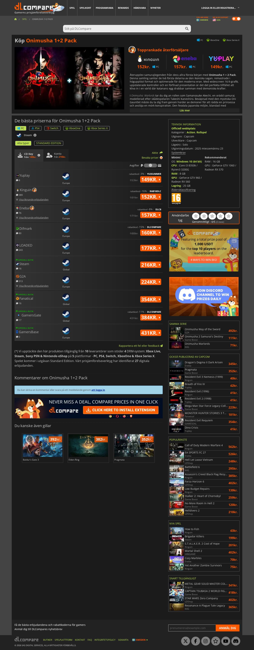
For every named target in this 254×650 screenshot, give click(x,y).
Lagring (176, 185)
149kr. (150, 179)
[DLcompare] (27, 639)
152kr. (150, 197)
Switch (54, 128)
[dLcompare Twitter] (184, 641)
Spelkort (85, 7)
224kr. (150, 282)
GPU (174, 177)
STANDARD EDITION (48, 143)
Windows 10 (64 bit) (189, 161)
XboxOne (74, 128)
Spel (72, 7)
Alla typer (23, 143)
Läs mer (185, 110)
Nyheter (155, 7)
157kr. (150, 215)
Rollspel (202, 132)
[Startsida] (15, 19)
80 (19, 233)
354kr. (150, 299)
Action (191, 132)
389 (20, 194)
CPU (174, 165)
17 (19, 319)
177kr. (150, 248)
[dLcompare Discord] (234, 641)
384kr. (150, 317)
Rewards (123, 7)
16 (19, 268)
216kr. (150, 265)
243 (20, 249)
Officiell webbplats (183, 128)
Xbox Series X (99, 128)
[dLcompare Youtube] (224, 641)
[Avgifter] (150, 165)
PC (22, 128)
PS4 (37, 128)
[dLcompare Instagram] (204, 641)
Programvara (104, 7)
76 (19, 212)
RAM (174, 173)
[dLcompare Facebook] (194, 641)
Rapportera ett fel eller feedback (139, 345)
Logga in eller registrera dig (220, 7)
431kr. (150, 333)
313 (20, 281)
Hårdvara (140, 7)
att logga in (98, 390)
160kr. (150, 232)
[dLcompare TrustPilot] (214, 641)
